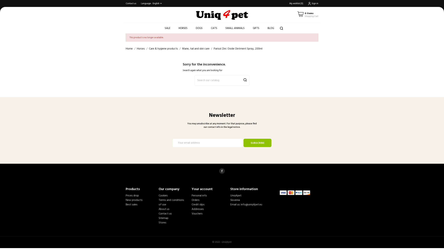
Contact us (131, 3)
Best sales (132, 204)
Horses (183, 28)
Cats (214, 28)
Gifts (256, 28)
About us (164, 209)
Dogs (199, 28)
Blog (271, 28)
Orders (195, 200)
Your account (202, 189)
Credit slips (198, 204)
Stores (162, 222)
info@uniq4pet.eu (251, 204)
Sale (167, 28)
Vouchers (197, 213)
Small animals (235, 28)
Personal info (199, 195)
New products (134, 200)
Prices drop (132, 195)
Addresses (198, 209)
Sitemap (163, 218)
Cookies (163, 195)
